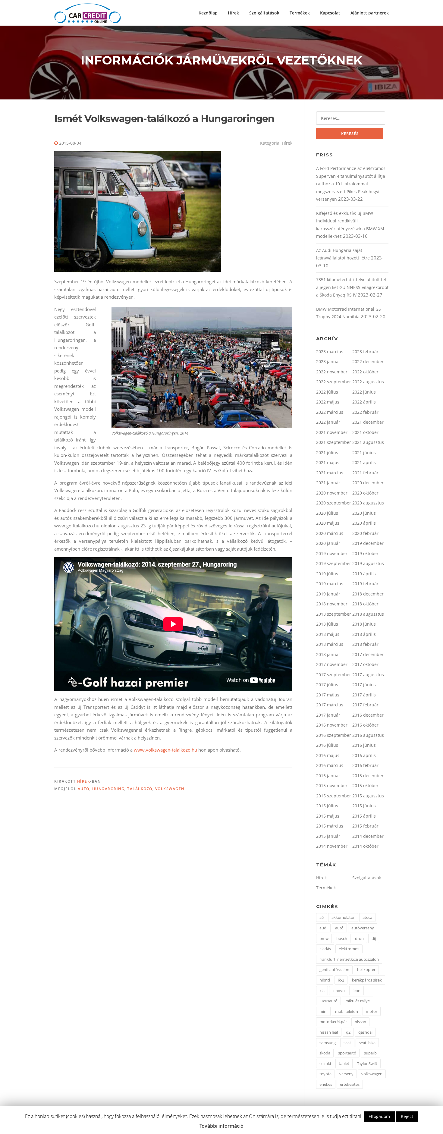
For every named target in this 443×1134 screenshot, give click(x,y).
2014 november (331, 846)
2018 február (365, 644)
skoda (324, 1053)
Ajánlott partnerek (369, 13)
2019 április (364, 573)
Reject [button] (407, 1116)
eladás (325, 948)
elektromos (349, 948)
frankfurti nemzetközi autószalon (349, 959)
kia (322, 990)
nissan (360, 1021)
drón (359, 938)
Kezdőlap (208, 13)
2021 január (328, 482)
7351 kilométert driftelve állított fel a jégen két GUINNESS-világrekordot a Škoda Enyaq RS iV (352, 287)
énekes (325, 1084)
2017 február (365, 705)
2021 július (327, 452)
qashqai (365, 1032)
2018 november (331, 604)
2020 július (327, 513)
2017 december (368, 654)
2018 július (327, 624)
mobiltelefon (346, 1011)
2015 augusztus (368, 796)
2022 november (331, 372)
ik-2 (341, 980)
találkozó (139, 788)
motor (371, 1011)
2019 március (329, 583)
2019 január (328, 594)
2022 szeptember (333, 382)
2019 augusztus (368, 563)
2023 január (328, 361)
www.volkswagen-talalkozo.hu (165, 750)
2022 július (327, 392)
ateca (367, 917)
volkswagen (169, 788)
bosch (341, 938)
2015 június (364, 806)
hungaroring (108, 788)
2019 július (327, 573)
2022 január (328, 422)
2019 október (365, 553)
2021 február (365, 473)
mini (323, 1011)
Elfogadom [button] (379, 1116)
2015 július (327, 806)
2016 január (328, 775)
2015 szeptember (333, 796)
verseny (346, 1073)
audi (323, 928)
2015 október (365, 785)
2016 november (331, 725)
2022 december (368, 361)
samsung (327, 1042)
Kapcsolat (330, 13)
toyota (325, 1073)
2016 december (368, 715)
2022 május (327, 402)
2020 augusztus (368, 503)
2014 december (368, 836)
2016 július (327, 745)
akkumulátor (343, 917)
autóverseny (362, 928)
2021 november (331, 432)
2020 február (365, 533)
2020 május (327, 523)
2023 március (329, 351)
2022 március (329, 412)
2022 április (364, 402)
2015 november (331, 785)
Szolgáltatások (264, 13)
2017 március (329, 705)
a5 (321, 917)
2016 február (365, 765)
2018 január (328, 654)
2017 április (364, 695)
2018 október (365, 604)
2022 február (365, 412)
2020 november (331, 493)
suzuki (325, 1063)
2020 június (364, 513)
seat (347, 1042)
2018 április (364, 634)
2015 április (364, 816)
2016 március (329, 765)
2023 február (365, 351)
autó (84, 788)
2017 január (328, 715)
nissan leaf (328, 1032)
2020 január (328, 543)
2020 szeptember (333, 503)
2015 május (327, 816)
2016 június (364, 745)
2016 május (327, 755)
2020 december (368, 482)
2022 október (365, 372)
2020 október (365, 493)
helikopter (366, 969)
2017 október (365, 664)
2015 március (329, 826)
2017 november (331, 664)
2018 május (327, 634)
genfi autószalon (334, 969)
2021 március (329, 473)
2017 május (327, 695)
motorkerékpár (333, 1021)
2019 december (368, 543)
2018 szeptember (333, 614)
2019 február (365, 583)
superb (370, 1053)
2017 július (327, 684)
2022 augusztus (368, 382)
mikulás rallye (357, 1001)
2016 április (364, 755)
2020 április (364, 523)
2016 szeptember (333, 735)
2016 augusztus (368, 735)
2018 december (368, 594)
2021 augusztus (368, 442)
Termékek (300, 13)
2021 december (368, 422)
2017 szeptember (333, 674)
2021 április (364, 462)
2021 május (327, 462)
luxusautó (328, 1001)
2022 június (364, 392)
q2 (348, 1032)
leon (356, 990)
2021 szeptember (333, 442)
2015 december (368, 775)
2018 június (364, 624)
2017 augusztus (368, 674)
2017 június (364, 684)
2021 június (364, 452)
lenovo (338, 990)
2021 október (365, 432)
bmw (323, 938)
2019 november (331, 553)
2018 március (329, 644)
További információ (221, 1126)
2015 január (328, 836)
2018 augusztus (368, 614)
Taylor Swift (367, 1063)
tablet (344, 1063)
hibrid (324, 980)
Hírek (233, 13)
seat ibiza (367, 1042)
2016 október (365, 725)
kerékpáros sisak (367, 980)
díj (374, 938)
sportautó (347, 1053)
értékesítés (350, 1084)
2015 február (365, 826)
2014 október (365, 846)
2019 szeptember (333, 563)
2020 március (329, 533)
